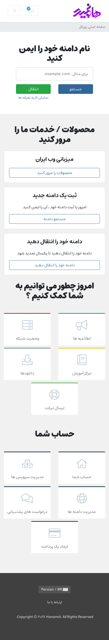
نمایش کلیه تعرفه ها (33, 98)
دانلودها (27, 373)
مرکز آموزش (82, 373)
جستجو (75, 89)
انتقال (33, 89)
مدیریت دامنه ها (82, 511)
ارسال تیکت (54, 407)
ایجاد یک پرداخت (54, 546)
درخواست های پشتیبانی (27, 511)
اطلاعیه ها (82, 338)
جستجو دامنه (54, 218)
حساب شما (81, 476)
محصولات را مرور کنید (54, 172)
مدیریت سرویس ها (27, 476)
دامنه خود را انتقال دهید (54, 265)
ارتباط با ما (54, 602)
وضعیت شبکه (27, 338)
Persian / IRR (52, 589)
